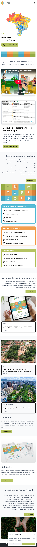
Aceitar (29, 544)
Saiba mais (30, 180)
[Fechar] (34, 534)
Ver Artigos (30, 291)
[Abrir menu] (34, 3)
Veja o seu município (10, 146)
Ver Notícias (7, 431)
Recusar (15, 544)
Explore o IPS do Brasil (10, 45)
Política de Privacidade (15, 540)
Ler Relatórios (7, 481)
